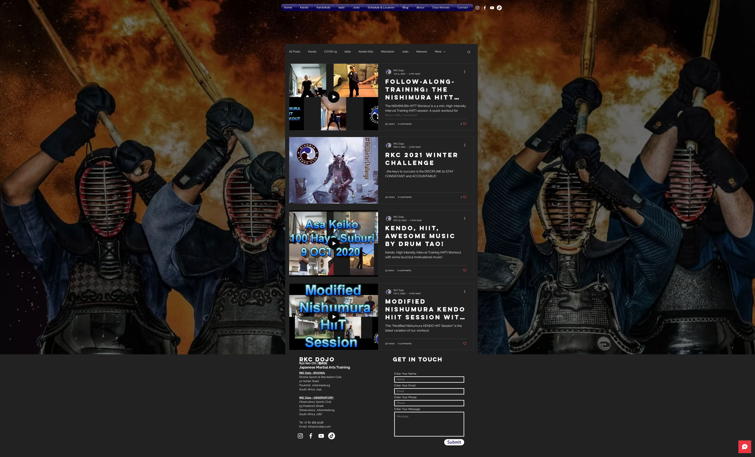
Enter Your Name (405, 373)
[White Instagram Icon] (477, 7)
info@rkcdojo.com (319, 426)
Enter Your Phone (405, 397)
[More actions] (466, 71)
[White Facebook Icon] (484, 7)
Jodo (405, 51)
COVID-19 (330, 51)
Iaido (348, 51)
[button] (469, 52)
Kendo (312, 51)
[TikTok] (499, 7)
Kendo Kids (366, 51)
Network (421, 51)
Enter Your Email (405, 385)
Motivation (387, 51)
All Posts (294, 51)
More (438, 51)
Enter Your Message (407, 409)
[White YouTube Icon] (492, 7)
